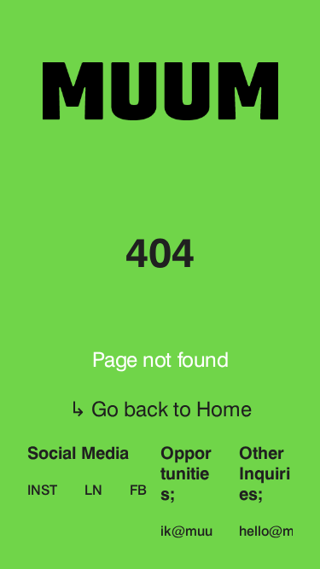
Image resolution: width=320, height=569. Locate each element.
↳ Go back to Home (160, 409)
